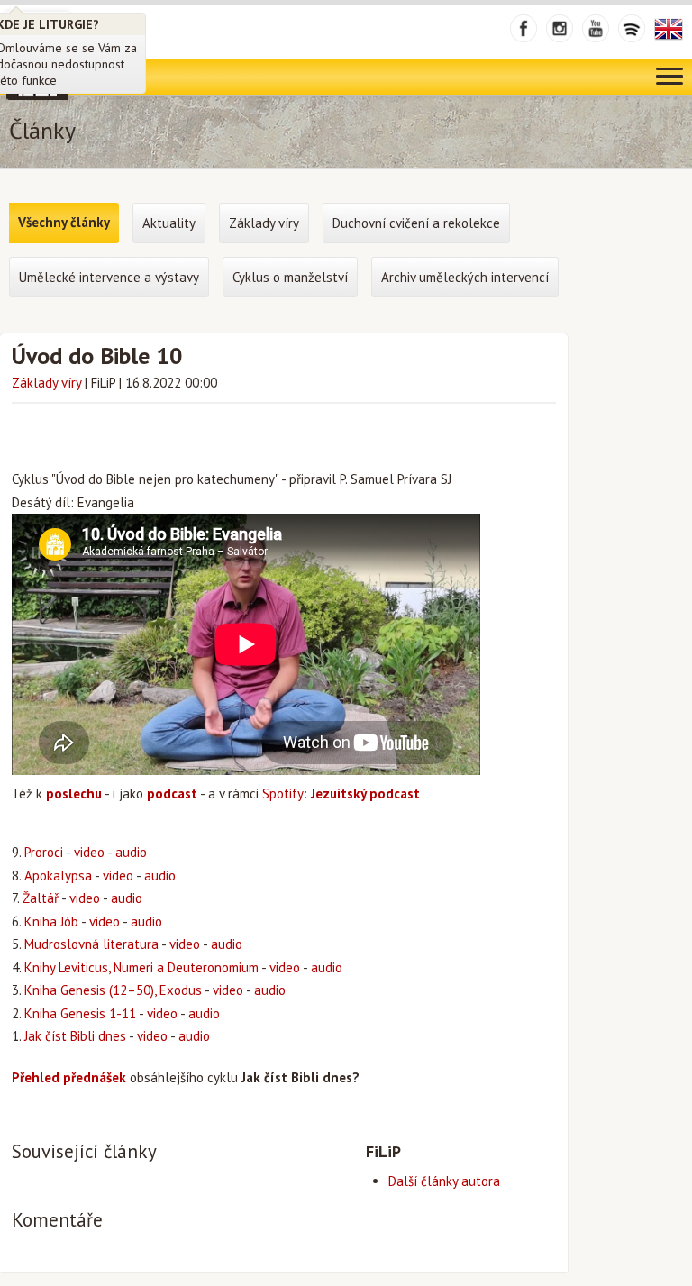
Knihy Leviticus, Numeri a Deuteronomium (141, 967)
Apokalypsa (58, 875)
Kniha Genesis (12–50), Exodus (113, 990)
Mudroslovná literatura (91, 944)
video (89, 852)
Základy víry (46, 382)
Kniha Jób (51, 921)
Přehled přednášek (69, 1077)
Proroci (43, 852)
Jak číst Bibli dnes (75, 1035)
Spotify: (341, 793)
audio (131, 852)
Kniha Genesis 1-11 (80, 1013)
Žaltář (41, 898)
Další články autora (444, 1181)
